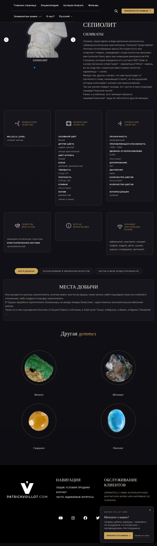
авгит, (131, 245)
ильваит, (141, 241)
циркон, (114, 249)
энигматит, (130, 241)
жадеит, (123, 245)
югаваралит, (126, 249)
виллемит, (139, 249)
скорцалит (39, 448)
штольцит (118, 394)
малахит (39, 394)
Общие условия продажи (73, 488)
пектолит (118, 448)
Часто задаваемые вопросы (75, 497)
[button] (38, 16)
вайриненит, (117, 241)
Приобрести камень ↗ (137, 11)
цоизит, (139, 245)
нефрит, (114, 245)
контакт (61, 492)
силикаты (93, 34)
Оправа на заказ (141, 535)
